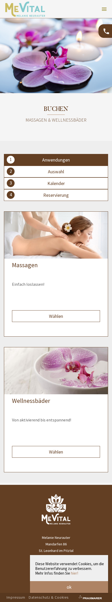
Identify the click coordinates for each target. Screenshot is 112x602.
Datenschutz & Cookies (49, 597)
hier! (74, 573)
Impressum (16, 597)
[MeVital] (56, 523)
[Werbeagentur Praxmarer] (90, 598)
